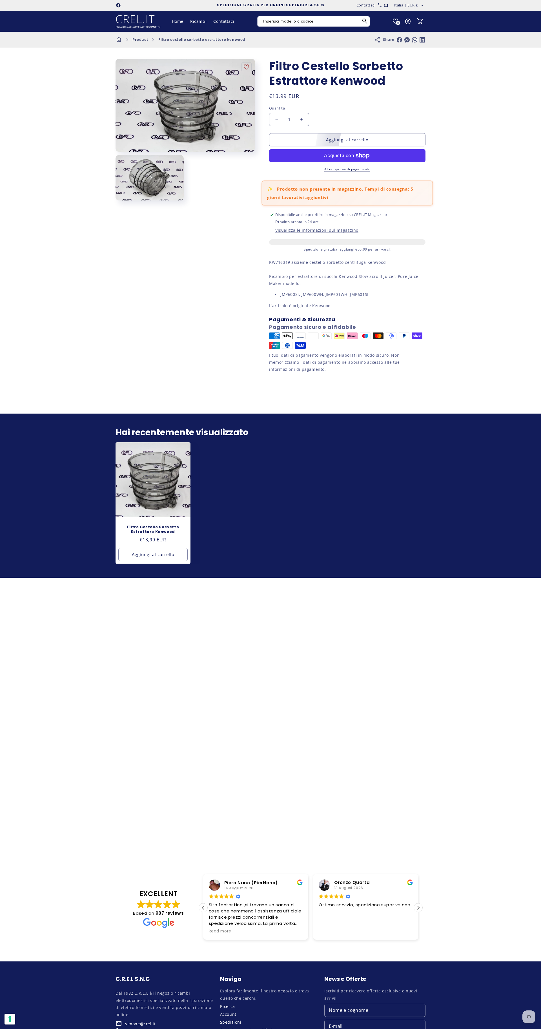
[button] (420, 21)
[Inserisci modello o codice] (365, 21)
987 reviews (170, 913)
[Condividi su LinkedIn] (422, 40)
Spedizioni (230, 1022)
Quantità (277, 108)
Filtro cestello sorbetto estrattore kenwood (201, 39)
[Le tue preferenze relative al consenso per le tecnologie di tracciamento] (10, 1019)
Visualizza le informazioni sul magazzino (316, 230)
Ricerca (227, 1006)
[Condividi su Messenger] (407, 40)
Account (228, 1014)
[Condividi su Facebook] (399, 40)
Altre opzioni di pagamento (347, 169)
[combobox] (314, 21)
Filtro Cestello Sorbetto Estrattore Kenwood (153, 529)
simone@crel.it (140, 1023)
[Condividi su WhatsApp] (414, 40)
